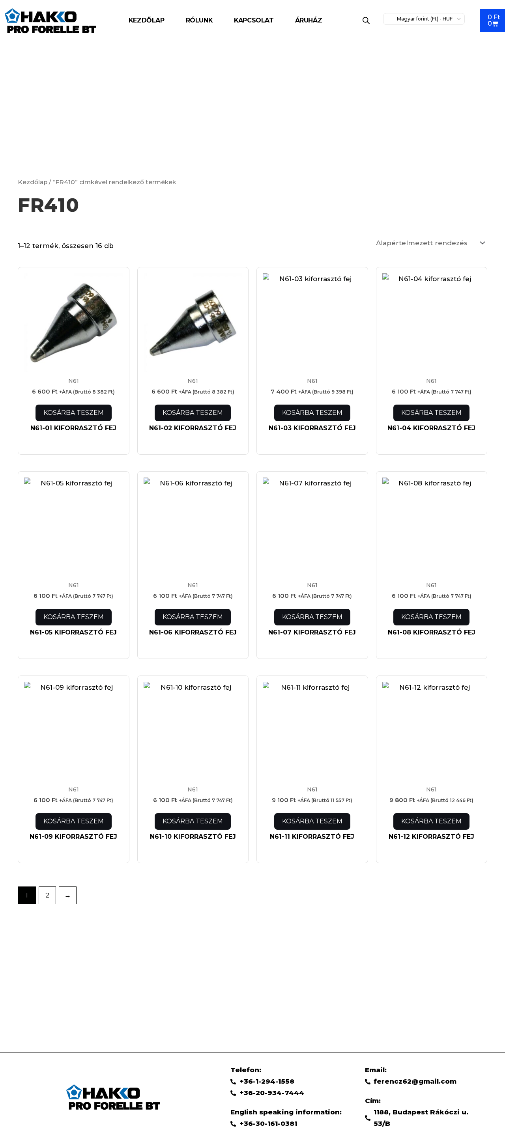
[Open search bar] (366, 20)
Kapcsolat (253, 20)
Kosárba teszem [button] (73, 412)
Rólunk (199, 20)
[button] (310, 20)
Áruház (308, 20)
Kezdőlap (147, 20)
